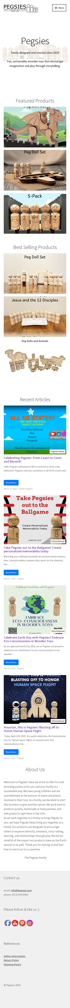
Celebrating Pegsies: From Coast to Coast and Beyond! (33, 459)
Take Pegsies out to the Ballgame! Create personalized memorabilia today (32, 549)
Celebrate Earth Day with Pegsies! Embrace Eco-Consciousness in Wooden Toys (34, 639)
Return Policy (11, 960)
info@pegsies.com (21, 890)
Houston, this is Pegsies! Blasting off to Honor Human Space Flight (31, 729)
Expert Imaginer (26, 488)
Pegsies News (57, 451)
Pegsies (20, 578)
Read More (11, 482)
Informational (58, 541)
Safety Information (14, 956)
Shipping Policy (12, 964)
